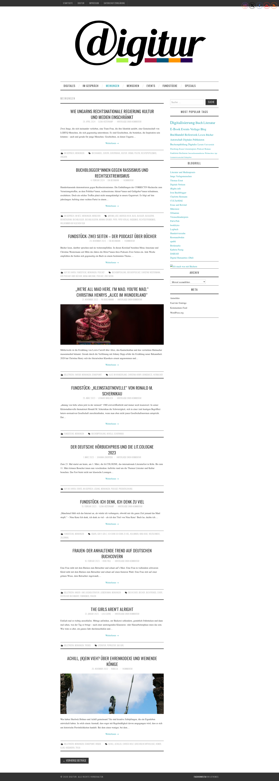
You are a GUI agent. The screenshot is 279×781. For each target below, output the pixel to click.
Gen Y (99, 533)
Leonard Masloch (105, 398)
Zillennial (64, 537)
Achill (111, 743)
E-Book (175, 129)
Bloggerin (149, 215)
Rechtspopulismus (148, 153)
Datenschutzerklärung (114, 3)
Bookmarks (175, 245)
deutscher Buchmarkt (69, 596)
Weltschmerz (154, 533)
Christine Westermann (150, 272)
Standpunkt (97, 374)
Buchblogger (78, 219)
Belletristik (69, 374)
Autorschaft (176, 139)
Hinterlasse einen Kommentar (129, 121)
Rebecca (114, 668)
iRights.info (175, 188)
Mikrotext (174, 208)
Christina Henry (134, 374)
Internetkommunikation (196, 153)
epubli (173, 241)
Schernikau (119, 433)
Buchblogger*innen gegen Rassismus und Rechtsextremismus (112, 173)
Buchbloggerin (91, 219)
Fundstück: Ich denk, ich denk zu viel (112, 502)
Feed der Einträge (178, 302)
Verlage (195, 129)
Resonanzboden (177, 237)
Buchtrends (151, 592)
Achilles (118, 743)
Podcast (101, 272)
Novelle (110, 433)
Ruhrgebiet (187, 157)
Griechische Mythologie (144, 743)
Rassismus (134, 219)
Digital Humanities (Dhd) (182, 257)
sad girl (120, 645)
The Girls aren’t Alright (112, 609)
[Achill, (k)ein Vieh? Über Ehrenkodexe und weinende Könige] (112, 694)
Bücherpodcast (133, 272)
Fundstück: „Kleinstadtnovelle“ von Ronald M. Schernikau (112, 391)
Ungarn (63, 156)
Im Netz (78, 215)
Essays (93, 533)
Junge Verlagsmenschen (181, 176)
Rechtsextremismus (147, 219)
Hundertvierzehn (177, 233)
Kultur (124, 153)
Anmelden (175, 298)
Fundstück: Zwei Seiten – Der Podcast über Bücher (112, 236)
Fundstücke (170, 86)
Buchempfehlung (119, 272)
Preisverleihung (125, 488)
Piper (115, 219)
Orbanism (174, 212)
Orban (130, 153)
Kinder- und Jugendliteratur (87, 592)
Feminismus (84, 596)
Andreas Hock (125, 215)
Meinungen (112, 86)
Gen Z (105, 533)
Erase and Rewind (178, 204)
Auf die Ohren (70, 272)
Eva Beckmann (113, 180)
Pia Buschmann (107, 299)
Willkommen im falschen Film (72, 223)
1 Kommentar (128, 180)
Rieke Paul (107, 561)
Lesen (201, 135)
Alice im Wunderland (118, 374)
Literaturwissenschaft (177, 157)
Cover (159, 592)
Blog (134, 215)
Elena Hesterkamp (105, 121)
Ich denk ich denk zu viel (118, 533)
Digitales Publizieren (193, 139)
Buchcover (133, 592)
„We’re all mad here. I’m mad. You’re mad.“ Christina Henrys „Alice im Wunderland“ (112, 292)
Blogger (140, 215)
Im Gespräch (90, 86)
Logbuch (174, 229)
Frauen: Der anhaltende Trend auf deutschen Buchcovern (112, 553)
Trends (88, 645)
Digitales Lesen (196, 144)
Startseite (68, 3)
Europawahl (115, 153)
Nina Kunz (144, 533)
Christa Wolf (128, 743)
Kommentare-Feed (178, 307)
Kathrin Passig (176, 249)
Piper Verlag (123, 219)
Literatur (102, 645)
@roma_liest (113, 215)
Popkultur (111, 645)
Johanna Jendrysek (105, 457)
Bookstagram (66, 219)
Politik (137, 153)
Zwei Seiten (108, 276)
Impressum (94, 3)
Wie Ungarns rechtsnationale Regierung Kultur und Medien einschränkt (112, 114)
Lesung (97, 488)
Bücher (142, 592)
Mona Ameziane (89, 276)
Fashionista (200, 776)
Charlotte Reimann (178, 196)
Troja (78, 747)
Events (151, 86)
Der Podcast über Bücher (71, 276)
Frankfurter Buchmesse (179, 153)
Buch (199, 122)
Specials (190, 86)
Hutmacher (158, 374)
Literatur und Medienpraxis (182, 172)
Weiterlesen (112, 143)
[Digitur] (139, 45)
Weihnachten (209, 153)
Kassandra (70, 747)
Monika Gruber (105, 219)
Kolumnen (134, 533)
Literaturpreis (190, 148)
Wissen (98, 743)
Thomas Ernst (176, 180)
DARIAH (174, 253)
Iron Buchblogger (178, 192)
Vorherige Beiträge (74, 760)
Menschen (133, 86)
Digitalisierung (182, 122)
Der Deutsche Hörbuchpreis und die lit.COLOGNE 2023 (112, 450)
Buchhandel (97, 153)
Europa (106, 153)
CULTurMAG (176, 200)
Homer (158, 743)
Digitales (69, 86)
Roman (208, 148)
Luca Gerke (106, 613)
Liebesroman (105, 592)
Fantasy (78, 374)
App (215, 153)
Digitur (81, 3)
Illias (62, 747)
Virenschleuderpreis (179, 216)
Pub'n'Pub (174, 221)
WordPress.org (177, 312)
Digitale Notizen (177, 184)
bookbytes (174, 225)
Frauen (93, 596)
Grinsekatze (147, 374)
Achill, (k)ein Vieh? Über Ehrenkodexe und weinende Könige (112, 661)
